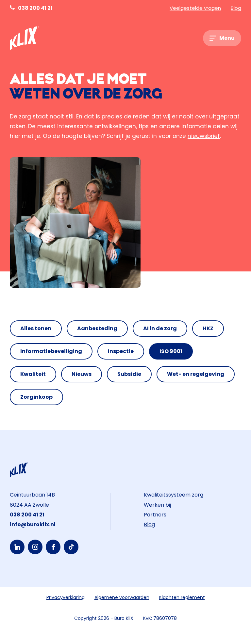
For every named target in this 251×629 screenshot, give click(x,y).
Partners (155, 514)
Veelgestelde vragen (195, 8)
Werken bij (157, 505)
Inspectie (121, 351)
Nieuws (82, 374)
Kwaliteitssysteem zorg (173, 495)
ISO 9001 (170, 351)
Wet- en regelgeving (195, 374)
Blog (236, 8)
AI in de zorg (160, 328)
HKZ (208, 328)
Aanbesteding (97, 328)
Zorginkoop (36, 397)
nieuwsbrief (204, 136)
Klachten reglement (182, 597)
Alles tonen (35, 328)
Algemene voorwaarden (121, 597)
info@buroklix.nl (33, 524)
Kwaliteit (33, 374)
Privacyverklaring (65, 597)
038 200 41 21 (35, 8)
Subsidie (129, 374)
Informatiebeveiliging (51, 351)
